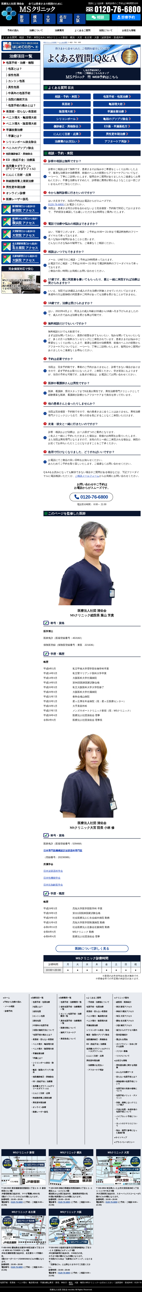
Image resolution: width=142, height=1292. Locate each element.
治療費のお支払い (66, 141)
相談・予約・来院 (66, 96)
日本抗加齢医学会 (53, 884)
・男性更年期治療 (38, 1102)
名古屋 (63, 18)
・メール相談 (8, 1006)
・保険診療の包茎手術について (125, 1082)
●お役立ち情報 (120, 1060)
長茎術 (66, 103)
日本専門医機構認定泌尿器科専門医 (62, 850)
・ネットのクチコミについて (125, 1124)
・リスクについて (122, 1056)
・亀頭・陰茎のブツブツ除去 (42, 1071)
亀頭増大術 (116, 103)
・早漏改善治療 (37, 1053)
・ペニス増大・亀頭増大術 (42, 1044)
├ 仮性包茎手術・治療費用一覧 (70, 1008)
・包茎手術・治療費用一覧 (70, 1002)
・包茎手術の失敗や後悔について (125, 1089)
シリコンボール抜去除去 (21, 141)
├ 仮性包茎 (12, 74)
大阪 (78, 18)
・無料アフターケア (67, 1032)
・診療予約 (7, 1011)
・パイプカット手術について (125, 1117)
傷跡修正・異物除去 (66, 126)
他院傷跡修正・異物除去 (19, 153)
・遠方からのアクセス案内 (125, 1030)
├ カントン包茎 (15, 80)
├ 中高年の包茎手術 (18, 93)
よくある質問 (63, 42)
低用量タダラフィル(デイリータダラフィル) (98, 1050)
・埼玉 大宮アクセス (123, 1016)
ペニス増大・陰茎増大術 (21, 123)
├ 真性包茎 (12, 87)
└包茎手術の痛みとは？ (41, 1035)
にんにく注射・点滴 (18, 174)
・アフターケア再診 (95, 1070)
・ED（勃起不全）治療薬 (41, 1081)
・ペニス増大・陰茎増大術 (42, 1049)
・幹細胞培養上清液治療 (41, 1098)
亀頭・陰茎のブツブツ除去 (97, 1035)
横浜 (35, 18)
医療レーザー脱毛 (17, 199)
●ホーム (6, 998)
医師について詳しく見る (92, 948)
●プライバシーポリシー (124, 1142)
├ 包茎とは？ (14, 68)
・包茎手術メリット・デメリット (125, 1096)
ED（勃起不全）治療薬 (20, 159)
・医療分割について (67, 1028)
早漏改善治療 (14, 129)
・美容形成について (67, 1039)
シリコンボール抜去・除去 (97, 1030)
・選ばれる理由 (121, 1039)
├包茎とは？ (37, 1007)
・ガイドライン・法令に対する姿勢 (125, 1045)
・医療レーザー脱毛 (39, 1112)
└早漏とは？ (37, 1058)
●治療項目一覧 (37, 998)
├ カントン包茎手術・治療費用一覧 (70, 1015)
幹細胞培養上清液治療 (20, 180)
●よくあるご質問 (93, 998)
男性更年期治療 (15, 186)
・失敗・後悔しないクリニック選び (125, 1103)
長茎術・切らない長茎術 (21, 111)
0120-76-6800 (56, 204)
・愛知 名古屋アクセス (124, 1021)
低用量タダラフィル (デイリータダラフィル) (19, 167)
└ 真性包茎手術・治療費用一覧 (70, 1022)
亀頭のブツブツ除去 (116, 118)
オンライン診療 (15, 193)
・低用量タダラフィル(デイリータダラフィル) (42, 1087)
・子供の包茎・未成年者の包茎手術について (125, 1110)
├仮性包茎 (36, 1011)
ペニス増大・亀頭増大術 (21, 117)
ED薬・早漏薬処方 (116, 126)
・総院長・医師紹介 (122, 1002)
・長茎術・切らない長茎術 (42, 1039)
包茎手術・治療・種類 (20, 62)
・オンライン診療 (38, 1107)
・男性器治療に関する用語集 (125, 1066)
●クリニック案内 (121, 998)
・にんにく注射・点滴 (40, 1093)
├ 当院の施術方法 (17, 99)
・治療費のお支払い (95, 1065)
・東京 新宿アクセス (123, 1007)
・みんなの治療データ (123, 1072)
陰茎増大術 (66, 111)
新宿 (22, 18)
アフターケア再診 (116, 141)
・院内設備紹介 (121, 1035)
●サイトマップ (120, 1137)
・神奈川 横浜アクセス (124, 1011)
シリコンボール (66, 118)
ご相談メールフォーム (87, 476)
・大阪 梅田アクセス (123, 1025)
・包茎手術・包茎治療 (40, 1002)
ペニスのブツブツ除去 (20, 147)
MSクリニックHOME (50, 42)
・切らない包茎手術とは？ (125, 1077)
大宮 (48, 18)
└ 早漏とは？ (14, 135)
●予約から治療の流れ (12, 1002)
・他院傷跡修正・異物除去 (42, 1077)
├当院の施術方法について (42, 1030)
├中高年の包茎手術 (39, 1025)
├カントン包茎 (38, 1016)
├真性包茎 (36, 1021)
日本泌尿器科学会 (53, 871)
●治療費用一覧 (65, 998)
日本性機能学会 (51, 877)
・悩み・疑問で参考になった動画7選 (125, 1131)
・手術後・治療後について (97, 1002)
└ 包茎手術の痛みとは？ (21, 105)
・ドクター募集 (121, 1051)
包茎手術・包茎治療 (116, 96)
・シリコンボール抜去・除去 (42, 1064)
